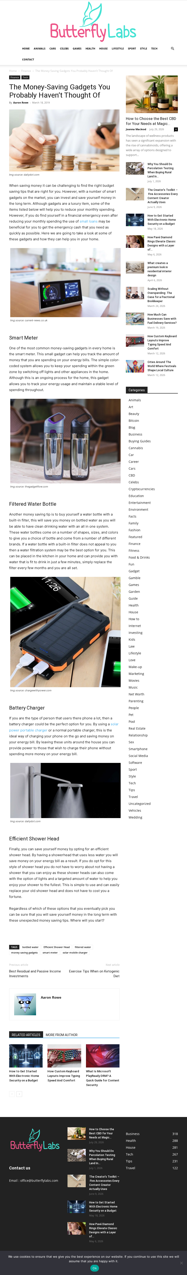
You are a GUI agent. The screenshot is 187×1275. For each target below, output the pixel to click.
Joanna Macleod (136, 129)
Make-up (135, 667)
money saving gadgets (24, 952)
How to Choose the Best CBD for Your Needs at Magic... (101, 1133)
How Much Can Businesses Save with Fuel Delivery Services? (162, 318)
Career (134, 461)
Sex (131, 742)
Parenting (136, 701)
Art (131, 407)
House (103, 48)
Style (143, 48)
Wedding (135, 817)
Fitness (134, 550)
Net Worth (136, 694)
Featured (135, 537)
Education (136, 496)
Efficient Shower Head (57, 947)
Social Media (138, 756)
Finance (26, 71)
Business (135, 434)
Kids (132, 639)
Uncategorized (140, 803)
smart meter (50, 952)
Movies (134, 680)
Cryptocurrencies (142, 489)
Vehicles (135, 810)
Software (135, 762)
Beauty (134, 414)
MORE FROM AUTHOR (62, 1035)
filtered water (83, 947)
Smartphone (138, 749)
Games (77, 48)
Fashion (134, 530)
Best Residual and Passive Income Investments (35, 973)
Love (132, 660)
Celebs (64, 48)
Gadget (134, 571)
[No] (181, 1263)
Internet (135, 626)
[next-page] (19, 1094)
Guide (133, 598)
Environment (138, 509)
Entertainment (140, 502)
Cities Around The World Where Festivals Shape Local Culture (162, 366)
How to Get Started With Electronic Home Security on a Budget (24, 1076)
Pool (132, 721)
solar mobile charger (75, 952)
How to (134, 619)
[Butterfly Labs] (93, 21)
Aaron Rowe (21, 102)
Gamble (134, 578)
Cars (52, 48)
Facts (132, 516)
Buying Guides (140, 441)
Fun (131, 564)
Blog (132, 427)
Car (131, 455)
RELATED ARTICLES (26, 1035)
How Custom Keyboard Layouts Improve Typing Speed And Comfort (63, 1076)
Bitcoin (134, 420)
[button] (172, 49)
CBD (132, 475)
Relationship (138, 735)
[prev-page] (12, 1094)
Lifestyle (118, 48)
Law (132, 646)
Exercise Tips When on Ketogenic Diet (94, 973)
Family (133, 523)
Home (26, 48)
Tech (154, 48)
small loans (89, 221)
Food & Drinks (139, 557)
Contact (28, 59)
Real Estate (137, 728)
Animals (39, 48)
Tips (132, 790)
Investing (136, 632)
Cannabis (136, 448)
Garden (134, 591)
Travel (133, 797)
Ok (95, 1268)
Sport (132, 48)
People (134, 708)
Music (133, 687)
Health (90, 48)
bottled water (30, 947)
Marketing (136, 673)
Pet (131, 715)
